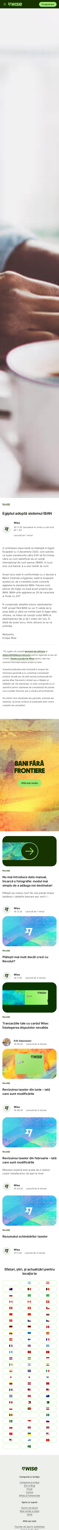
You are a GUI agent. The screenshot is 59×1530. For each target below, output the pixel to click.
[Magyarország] (29, 1358)
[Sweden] (48, 1415)
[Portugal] (29, 1408)
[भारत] (48, 1364)
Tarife (29, 1514)
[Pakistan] (48, 1402)
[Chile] (48, 1308)
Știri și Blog (29, 1485)
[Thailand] (29, 1427)
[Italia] (48, 1371)
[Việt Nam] (48, 1440)
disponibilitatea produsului (16, 655)
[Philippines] (29, 1402)
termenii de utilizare (35, 651)
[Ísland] (29, 1371)
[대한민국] (48, 1377)
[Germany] (29, 1326)
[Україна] (29, 1433)
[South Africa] (29, 1446)
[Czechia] (29, 1320)
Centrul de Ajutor (29, 1507)
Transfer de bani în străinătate (29, 1526)
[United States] (48, 1433)
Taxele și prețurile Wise (22, 658)
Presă (29, 1489)
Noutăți (6, 504)
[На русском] (29, 1415)
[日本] (29, 1377)
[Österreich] (48, 1282)
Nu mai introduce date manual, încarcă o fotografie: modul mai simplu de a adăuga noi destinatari (27, 881)
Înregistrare (48, 4)
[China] (29, 1314)
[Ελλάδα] (48, 1345)
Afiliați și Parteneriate (29, 1495)
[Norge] (29, 1396)
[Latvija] (29, 1383)
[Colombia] (48, 1314)
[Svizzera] (48, 1301)
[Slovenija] (48, 1421)
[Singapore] (29, 1421)
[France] (48, 1339)
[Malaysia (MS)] (29, 1389)
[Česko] (48, 1320)
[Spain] (48, 1333)
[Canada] (29, 1301)
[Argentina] (29, 1282)
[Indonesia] (48, 1358)
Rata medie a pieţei (29, 1511)
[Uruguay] (29, 1440)
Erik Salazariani (22, 1040)
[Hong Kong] (29, 1352)
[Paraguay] (48, 1408)
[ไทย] (48, 1427)
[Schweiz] (29, 1308)
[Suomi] (29, 1339)
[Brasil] (48, 1295)
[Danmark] (48, 1326)
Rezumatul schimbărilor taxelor (25, 1236)
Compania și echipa (29, 1482)
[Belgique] (48, 1289)
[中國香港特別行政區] (48, 1352)
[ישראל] (29, 1364)
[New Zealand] (48, 1396)
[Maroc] (48, 1383)
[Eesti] (29, 1333)
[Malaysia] (48, 1389)
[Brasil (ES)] (29, 1295)
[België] (29, 1289)
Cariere (29, 1492)
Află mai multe (29, 783)
